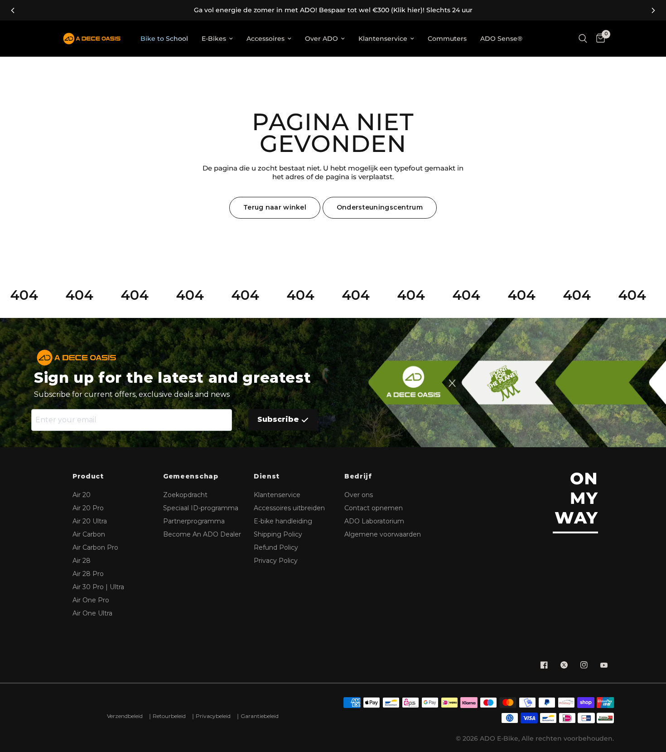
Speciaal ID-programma (200, 508)
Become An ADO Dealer (202, 534)
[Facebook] (544, 665)
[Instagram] (584, 665)
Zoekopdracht (185, 495)
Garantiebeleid (260, 716)
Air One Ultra (92, 613)
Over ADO (321, 38)
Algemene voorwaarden (382, 534)
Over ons (358, 495)
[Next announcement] (653, 10)
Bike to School (164, 38)
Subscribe (278, 419)
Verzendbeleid (125, 716)
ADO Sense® (501, 38)
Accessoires (265, 38)
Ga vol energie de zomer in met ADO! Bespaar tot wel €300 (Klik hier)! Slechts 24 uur (333, 10)
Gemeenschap (190, 476)
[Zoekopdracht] (583, 38)
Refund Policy (276, 547)
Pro (88, 508)
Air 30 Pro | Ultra (98, 587)
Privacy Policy (276, 561)
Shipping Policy (278, 534)
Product (88, 476)
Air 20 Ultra (89, 521)
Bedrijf (358, 476)
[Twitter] (564, 665)
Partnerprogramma (194, 521)
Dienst (267, 476)
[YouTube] (604, 665)
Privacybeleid (213, 716)
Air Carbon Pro (95, 547)
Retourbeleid (169, 716)
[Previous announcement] (13, 10)
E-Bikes (214, 38)
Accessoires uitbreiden (289, 508)
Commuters (447, 38)
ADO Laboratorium (374, 521)
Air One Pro (90, 600)
